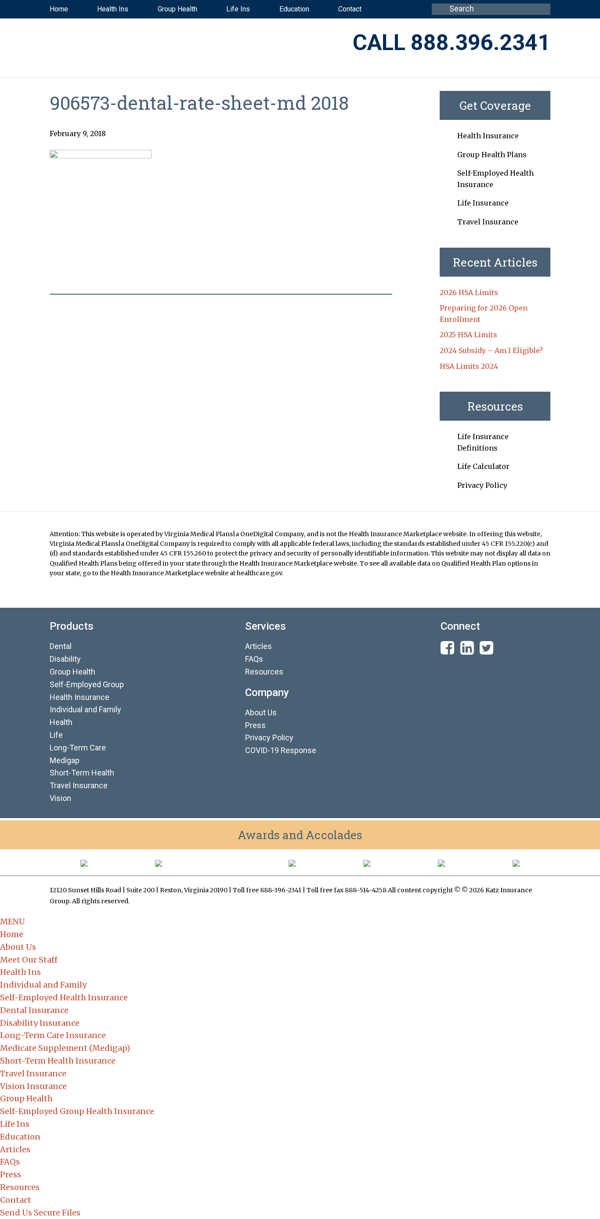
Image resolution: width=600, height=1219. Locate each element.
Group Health (72, 671)
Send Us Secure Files (40, 1213)
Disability (65, 659)
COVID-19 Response (280, 750)
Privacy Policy (482, 485)
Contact (15, 1200)
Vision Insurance (33, 1086)
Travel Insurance (487, 221)
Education (20, 1137)
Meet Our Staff (29, 960)
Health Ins (20, 972)
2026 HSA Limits (469, 292)
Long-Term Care (78, 747)
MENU (12, 921)
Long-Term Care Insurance (53, 1035)
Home (11, 934)
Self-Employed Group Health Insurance (77, 1111)
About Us (261, 712)
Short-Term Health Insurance (58, 1061)
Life (56, 734)
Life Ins (14, 1124)
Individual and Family (43, 985)
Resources (264, 671)
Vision (60, 798)
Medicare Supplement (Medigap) (65, 1048)
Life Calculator (483, 466)
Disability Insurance (40, 1023)
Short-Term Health (82, 772)
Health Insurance (488, 135)
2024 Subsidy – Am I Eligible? (491, 350)
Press (255, 725)
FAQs (254, 659)
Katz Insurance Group (159, 43)
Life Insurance (483, 202)
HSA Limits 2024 (469, 366)
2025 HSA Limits (468, 334)
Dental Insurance (34, 1010)
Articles (258, 646)
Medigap (65, 760)
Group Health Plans (492, 154)
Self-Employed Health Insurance (64, 997)
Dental (61, 646)
